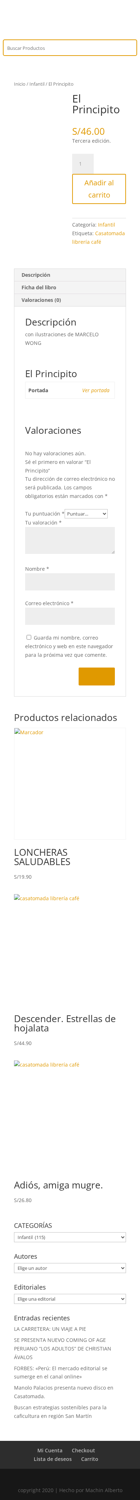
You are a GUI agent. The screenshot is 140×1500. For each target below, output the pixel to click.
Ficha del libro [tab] (39, 287)
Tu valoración (43, 522)
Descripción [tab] (36, 274)
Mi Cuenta (49, 1450)
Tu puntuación (45, 513)
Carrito (89, 1459)
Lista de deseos (53, 1459)
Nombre (37, 568)
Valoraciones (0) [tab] (41, 299)
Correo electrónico (49, 603)
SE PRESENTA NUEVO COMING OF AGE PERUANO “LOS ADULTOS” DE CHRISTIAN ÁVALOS (62, 1349)
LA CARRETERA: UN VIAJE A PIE (50, 1328)
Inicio (19, 84)
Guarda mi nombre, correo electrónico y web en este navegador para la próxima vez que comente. (69, 646)
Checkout (83, 1450)
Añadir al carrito (99, 189)
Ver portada (95, 390)
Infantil (37, 84)
